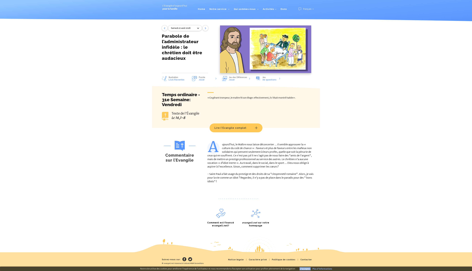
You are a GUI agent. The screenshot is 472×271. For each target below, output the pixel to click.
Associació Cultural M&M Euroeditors (189, 263)
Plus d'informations (322, 269)
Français (307, 9)
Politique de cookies (283, 260)
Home (201, 9)
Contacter (306, 260)
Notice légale (236, 260)
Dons (284, 9)
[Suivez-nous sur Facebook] (184, 259)
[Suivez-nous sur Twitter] (190, 259)
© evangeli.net (168, 263)
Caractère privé (258, 260)
